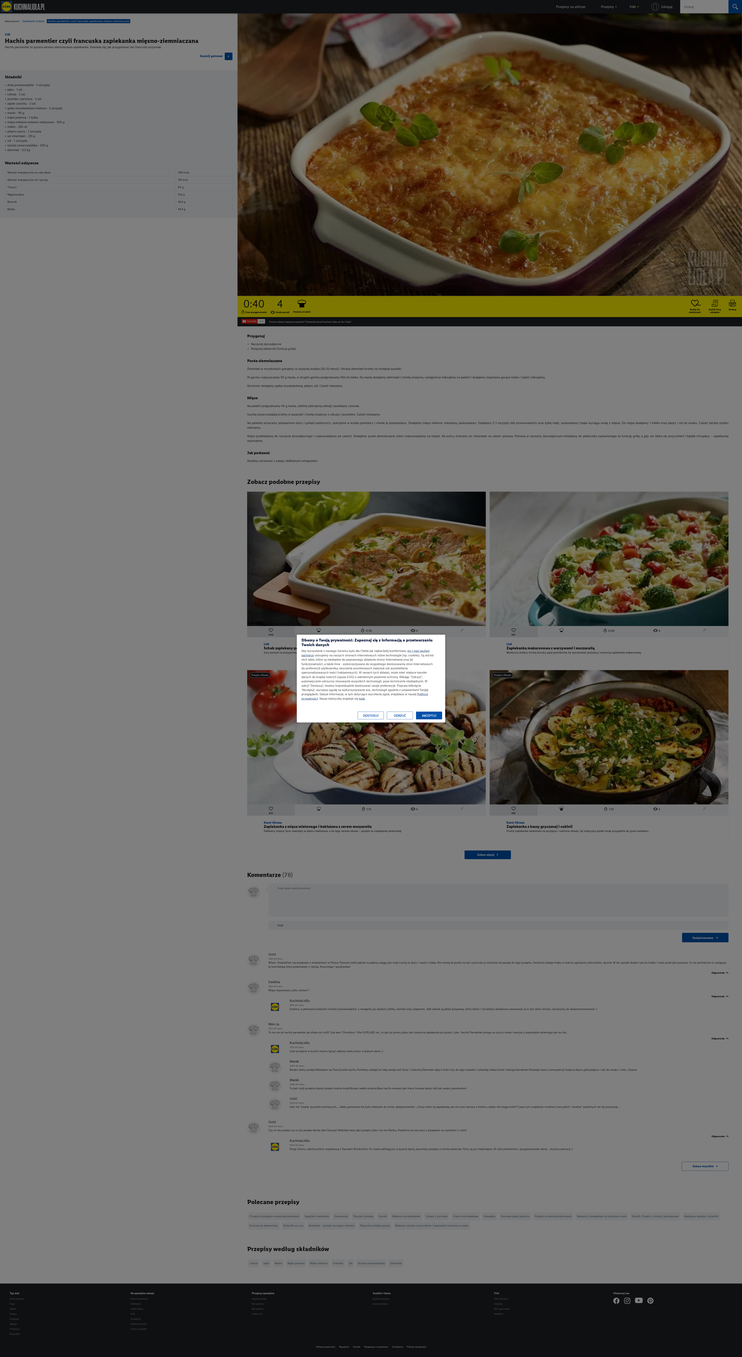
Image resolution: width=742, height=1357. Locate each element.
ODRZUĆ (400, 715)
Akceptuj (429, 715)
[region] (371, 678)
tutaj (362, 698)
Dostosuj (371, 715)
